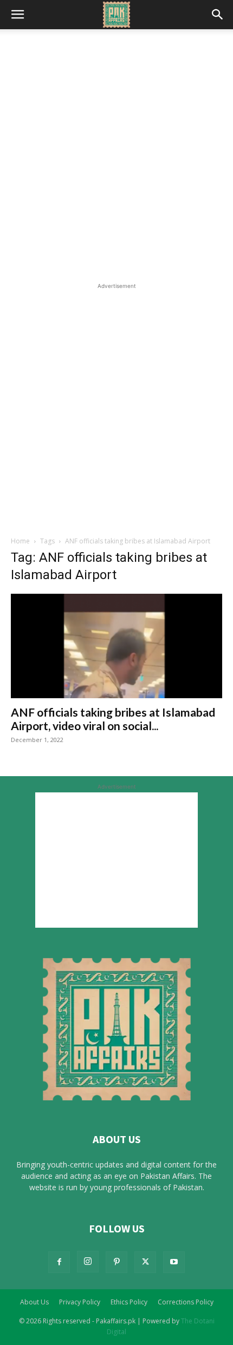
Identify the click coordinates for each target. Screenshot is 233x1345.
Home (20, 541)
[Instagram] (88, 1261)
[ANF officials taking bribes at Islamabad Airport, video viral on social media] (116, 646)
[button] (17, 14)
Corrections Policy (185, 1302)
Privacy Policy (79, 1302)
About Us (34, 1302)
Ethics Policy (129, 1302)
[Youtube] (174, 1262)
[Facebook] (59, 1262)
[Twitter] (145, 1262)
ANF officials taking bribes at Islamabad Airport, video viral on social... (113, 718)
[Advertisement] (116, 158)
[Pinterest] (116, 1262)
